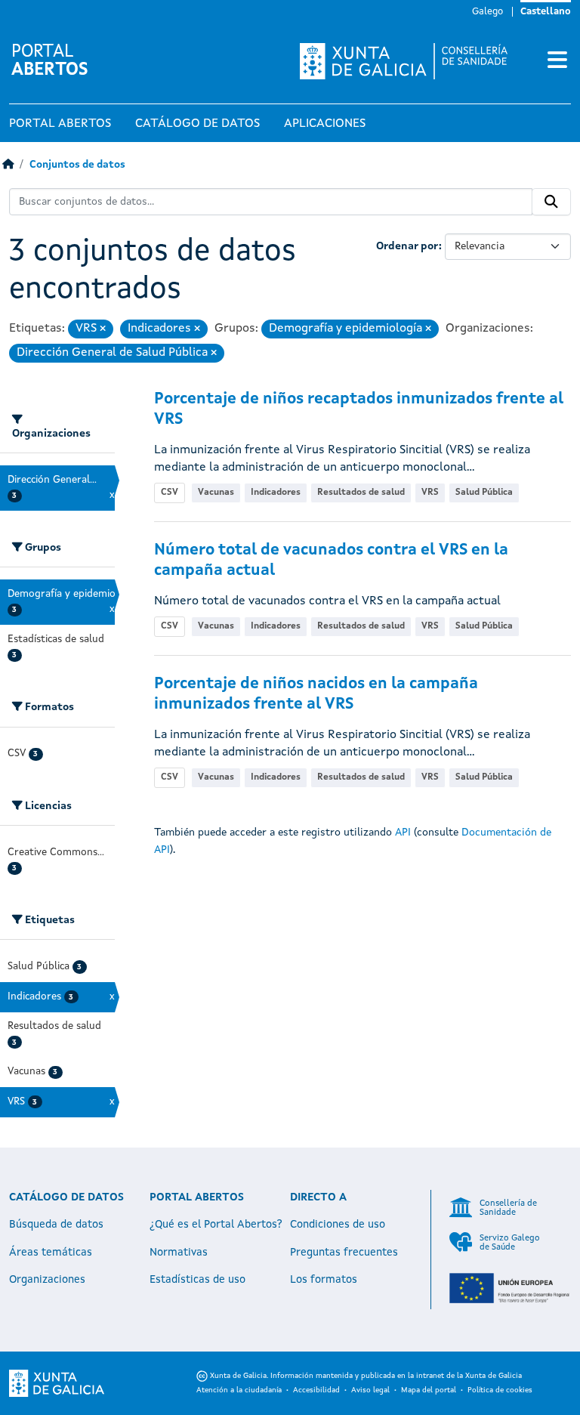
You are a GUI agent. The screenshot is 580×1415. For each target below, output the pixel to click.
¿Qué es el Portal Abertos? (216, 1224)
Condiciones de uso (337, 1224)
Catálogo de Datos (197, 124)
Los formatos (323, 1279)
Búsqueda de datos (56, 1224)
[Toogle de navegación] (557, 61)
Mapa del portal (428, 1390)
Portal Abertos (60, 124)
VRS (430, 492)
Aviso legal (370, 1390)
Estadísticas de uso (197, 1279)
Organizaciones (47, 1279)
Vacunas (216, 492)
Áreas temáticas (50, 1252)
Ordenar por (407, 246)
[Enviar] (551, 201)
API (403, 832)
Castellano (545, 12)
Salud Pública (484, 492)
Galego (487, 12)
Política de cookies (499, 1390)
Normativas (179, 1252)
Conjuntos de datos (77, 165)
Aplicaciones (325, 124)
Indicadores (276, 492)
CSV (169, 492)
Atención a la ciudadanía (239, 1390)
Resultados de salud (361, 492)
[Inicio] (8, 165)
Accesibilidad (316, 1390)
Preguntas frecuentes (344, 1252)
